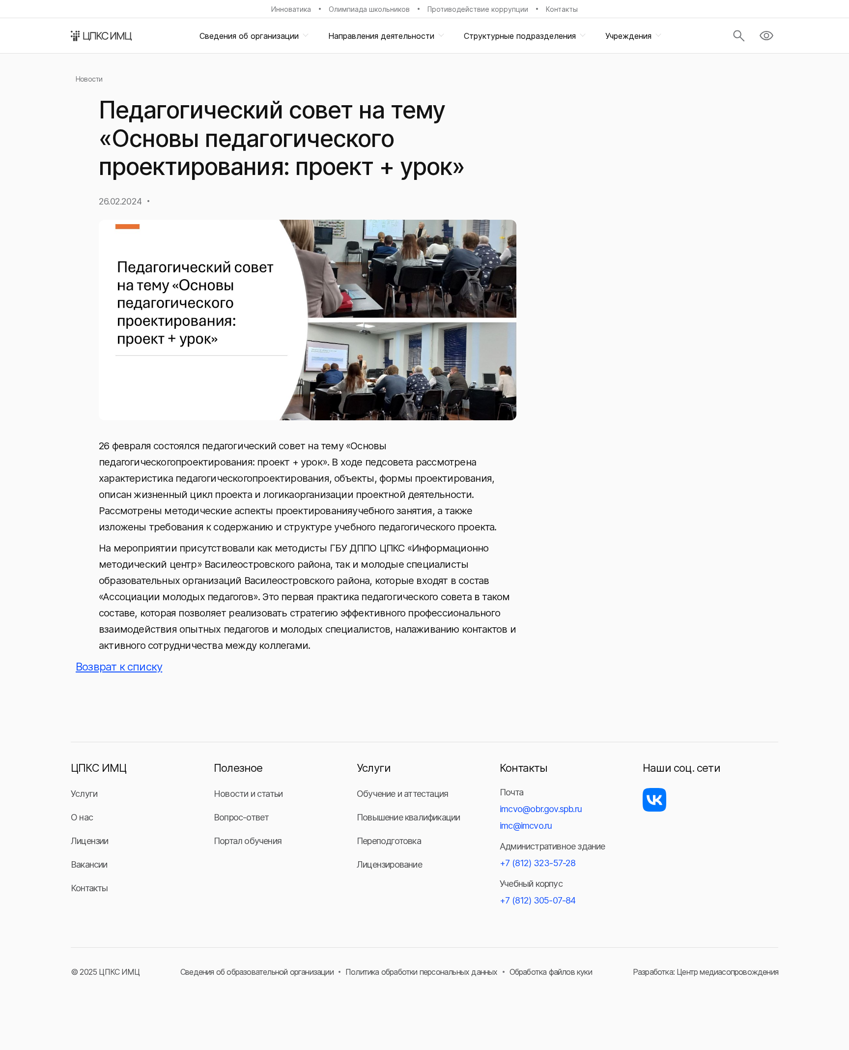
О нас (82, 817)
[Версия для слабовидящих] (766, 36)
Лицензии (90, 841)
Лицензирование (389, 864)
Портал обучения (248, 841)
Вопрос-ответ (241, 817)
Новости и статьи (248, 793)
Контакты (562, 9)
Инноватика (291, 9)
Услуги (84, 793)
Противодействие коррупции (477, 9)
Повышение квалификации (408, 817)
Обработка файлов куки (550, 971)
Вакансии (89, 864)
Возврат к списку (119, 666)
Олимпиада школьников (369, 9)
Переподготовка (389, 841)
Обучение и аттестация (402, 793)
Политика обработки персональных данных (421, 971)
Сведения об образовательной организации (257, 971)
